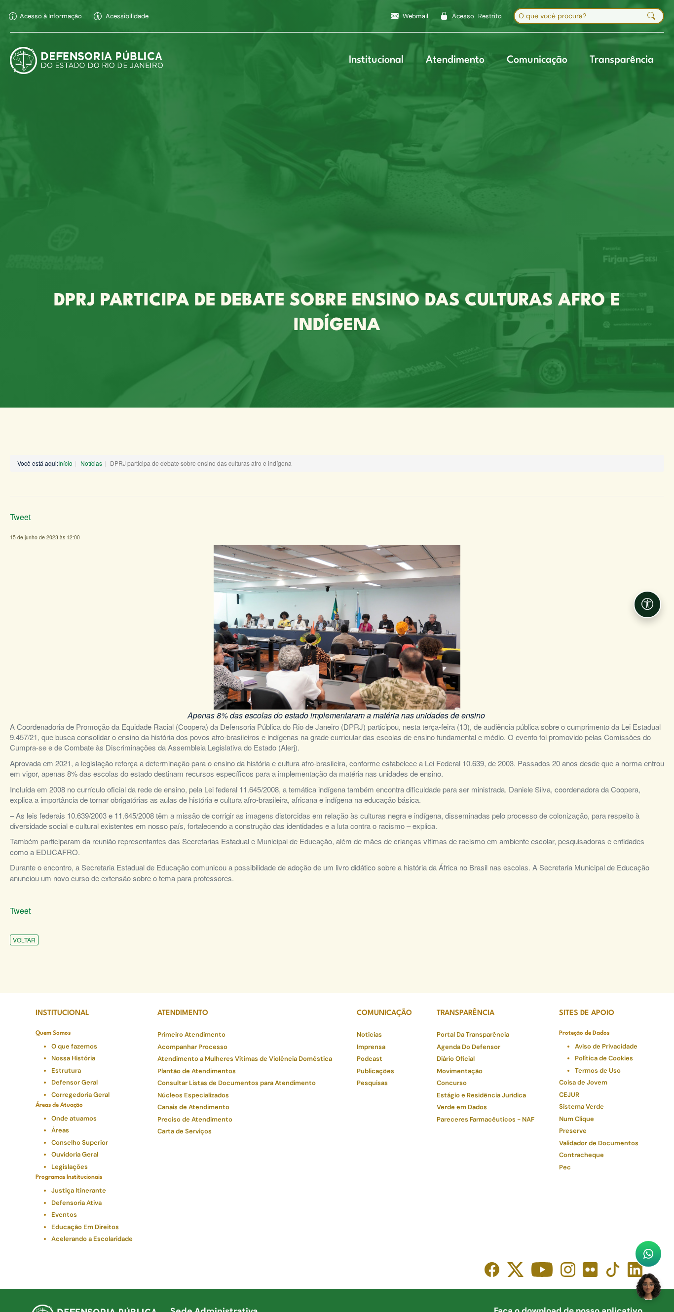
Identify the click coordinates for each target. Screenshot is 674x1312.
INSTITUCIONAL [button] (62, 1013)
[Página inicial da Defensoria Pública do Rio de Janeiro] (86, 60)
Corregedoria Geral (80, 1094)
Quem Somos (53, 1033)
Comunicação (537, 60)
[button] (121, 16)
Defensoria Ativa (76, 1203)
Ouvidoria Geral (74, 1154)
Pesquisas (372, 1083)
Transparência (622, 60)
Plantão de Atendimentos (196, 1071)
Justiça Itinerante (78, 1190)
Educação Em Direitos (85, 1227)
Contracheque (581, 1155)
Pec (565, 1167)
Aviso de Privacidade (606, 1046)
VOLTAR (24, 940)
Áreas (60, 1130)
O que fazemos (74, 1046)
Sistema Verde (581, 1106)
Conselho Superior (79, 1142)
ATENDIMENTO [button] (182, 1013)
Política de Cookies (604, 1058)
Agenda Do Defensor (468, 1047)
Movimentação (460, 1071)
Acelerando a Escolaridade (92, 1239)
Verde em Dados (462, 1107)
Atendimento (455, 60)
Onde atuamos (74, 1118)
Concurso (452, 1083)
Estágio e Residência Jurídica (481, 1095)
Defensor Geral (74, 1082)
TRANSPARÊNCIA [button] (465, 1013)
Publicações (375, 1071)
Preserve (573, 1130)
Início (65, 463)
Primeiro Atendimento (191, 1034)
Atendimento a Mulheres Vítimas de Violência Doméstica (244, 1058)
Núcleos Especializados (193, 1095)
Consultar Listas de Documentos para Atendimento (236, 1083)
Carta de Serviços (184, 1131)
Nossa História (73, 1058)
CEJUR (569, 1094)
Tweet (20, 517)
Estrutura (66, 1070)
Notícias (91, 463)
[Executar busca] (651, 16)
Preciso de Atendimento (194, 1119)
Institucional (376, 60)
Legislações (69, 1166)
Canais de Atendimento (193, 1107)
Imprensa (371, 1047)
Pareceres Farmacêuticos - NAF (485, 1119)
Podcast (369, 1058)
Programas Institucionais (69, 1177)
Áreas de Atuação (59, 1105)
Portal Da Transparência (473, 1034)
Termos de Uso (598, 1070)
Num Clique (576, 1119)
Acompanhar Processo (192, 1047)
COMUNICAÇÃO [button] (384, 1013)
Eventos (64, 1214)
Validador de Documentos (598, 1143)
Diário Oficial (456, 1058)
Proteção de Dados (584, 1033)
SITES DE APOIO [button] (586, 1013)
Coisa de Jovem (583, 1082)
